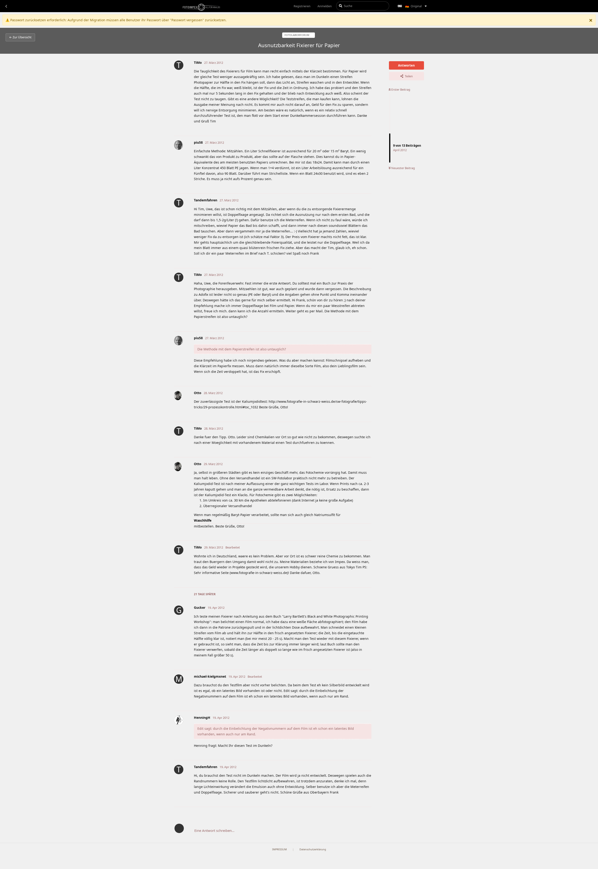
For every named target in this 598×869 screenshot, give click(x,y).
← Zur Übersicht (20, 37)
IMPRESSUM (279, 849)
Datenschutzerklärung (312, 849)
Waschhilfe (202, 520)
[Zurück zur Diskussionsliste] (6, 6)
